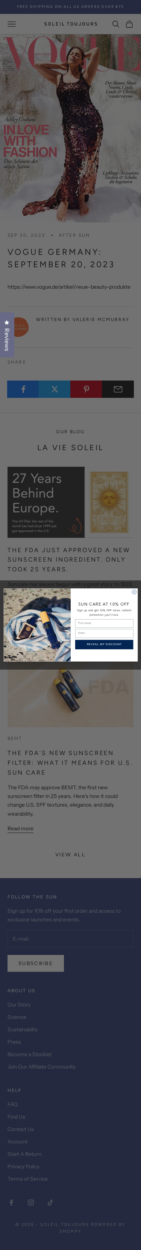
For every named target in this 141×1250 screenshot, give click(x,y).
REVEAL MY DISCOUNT (103, 644)
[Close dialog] (134, 592)
